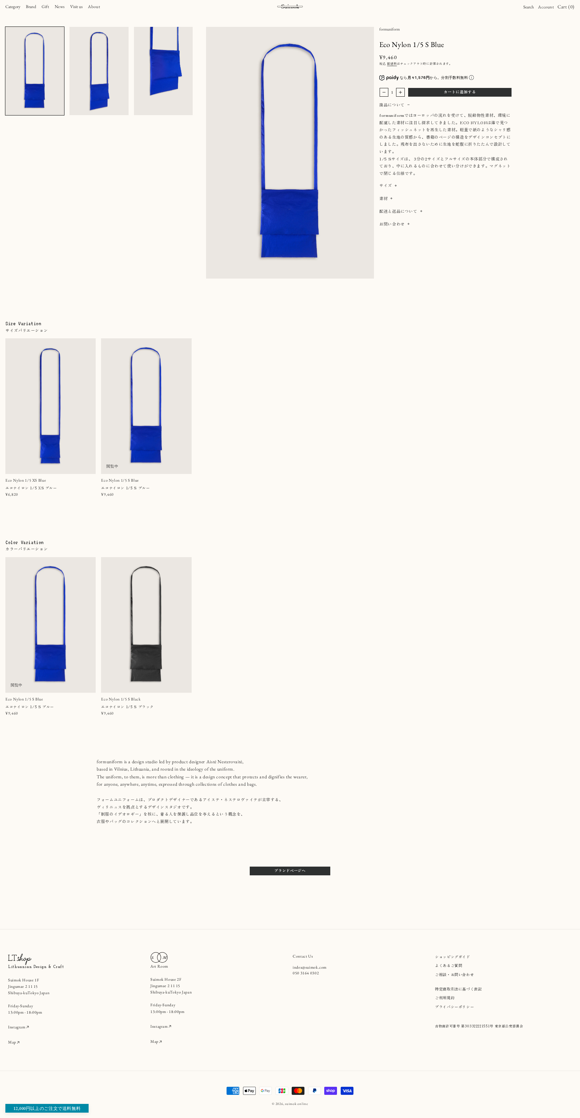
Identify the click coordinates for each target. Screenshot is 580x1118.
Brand (31, 6)
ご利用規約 (444, 997)
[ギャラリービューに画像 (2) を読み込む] (98, 71)
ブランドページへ (289, 870)
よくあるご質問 (448, 965)
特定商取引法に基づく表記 (458, 988)
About (94, 6)
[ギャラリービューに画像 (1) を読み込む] (34, 71)
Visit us (76, 6)
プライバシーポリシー (454, 1006)
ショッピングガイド (452, 956)
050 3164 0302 (306, 973)
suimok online (296, 1103)
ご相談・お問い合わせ (454, 974)
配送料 (392, 63)
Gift (45, 6)
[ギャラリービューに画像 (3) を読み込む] (163, 71)
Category (12, 6)
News (60, 6)
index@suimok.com (310, 967)
